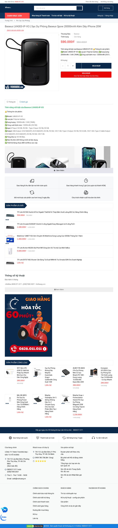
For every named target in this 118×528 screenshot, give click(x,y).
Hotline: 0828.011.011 (84, 526)
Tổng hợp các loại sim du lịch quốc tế (70, 464)
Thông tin (12, 102)
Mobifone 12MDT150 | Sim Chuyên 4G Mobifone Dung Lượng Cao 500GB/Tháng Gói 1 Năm (50, 236)
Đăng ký (100, 16)
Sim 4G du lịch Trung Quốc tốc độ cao (71, 470)
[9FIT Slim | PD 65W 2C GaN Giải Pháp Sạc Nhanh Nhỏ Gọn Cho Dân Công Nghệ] (10, 372)
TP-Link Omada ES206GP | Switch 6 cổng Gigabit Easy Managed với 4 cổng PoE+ (46, 224)
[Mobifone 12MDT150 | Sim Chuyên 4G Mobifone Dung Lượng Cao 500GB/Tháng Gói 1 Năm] (10, 239)
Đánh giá (24, 102)
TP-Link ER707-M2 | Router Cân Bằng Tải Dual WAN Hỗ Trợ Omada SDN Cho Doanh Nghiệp (49, 260)
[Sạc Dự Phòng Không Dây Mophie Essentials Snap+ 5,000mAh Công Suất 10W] (38, 372)
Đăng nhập (109, 16)
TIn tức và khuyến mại (69, 493)
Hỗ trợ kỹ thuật (69, 16)
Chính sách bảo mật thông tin (43, 493)
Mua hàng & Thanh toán (41, 16)
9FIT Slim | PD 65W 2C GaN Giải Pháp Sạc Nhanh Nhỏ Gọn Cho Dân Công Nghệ (23, 372)
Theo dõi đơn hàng (92, 2)
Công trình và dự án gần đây (42, 21)
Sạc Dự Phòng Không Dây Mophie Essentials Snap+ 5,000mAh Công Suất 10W (51, 375)
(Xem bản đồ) (12, 466)
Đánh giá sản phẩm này (15, 30)
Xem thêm (60, 289)
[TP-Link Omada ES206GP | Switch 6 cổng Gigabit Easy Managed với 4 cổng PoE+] (10, 227)
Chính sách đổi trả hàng (41, 498)
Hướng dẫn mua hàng (41, 510)
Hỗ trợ (35, 514)
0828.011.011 (19, 2)
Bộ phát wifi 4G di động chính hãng (72, 459)
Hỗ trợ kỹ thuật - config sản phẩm (73, 498)
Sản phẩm (64, 502)
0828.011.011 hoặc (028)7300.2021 (14, 470)
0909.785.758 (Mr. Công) (44, 458)
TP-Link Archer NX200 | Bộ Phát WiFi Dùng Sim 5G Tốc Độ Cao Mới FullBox (43, 248)
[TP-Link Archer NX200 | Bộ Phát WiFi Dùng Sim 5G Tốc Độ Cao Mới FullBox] (10, 251)
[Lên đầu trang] (111, 514)
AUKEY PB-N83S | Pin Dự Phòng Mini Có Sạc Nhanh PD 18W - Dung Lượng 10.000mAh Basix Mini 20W (79, 375)
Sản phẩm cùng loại (16, 362)
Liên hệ (57, 21)
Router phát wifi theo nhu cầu (70, 453)
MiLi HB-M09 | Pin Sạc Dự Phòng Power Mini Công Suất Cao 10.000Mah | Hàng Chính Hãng (23, 402)
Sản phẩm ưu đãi (15, 205)
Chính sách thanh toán (41, 502)
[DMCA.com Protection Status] (34, 526)
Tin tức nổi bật (56, 16)
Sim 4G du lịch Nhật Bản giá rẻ (71, 476)
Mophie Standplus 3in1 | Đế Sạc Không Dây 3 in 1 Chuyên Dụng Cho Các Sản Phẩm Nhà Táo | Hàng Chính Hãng (50, 404)
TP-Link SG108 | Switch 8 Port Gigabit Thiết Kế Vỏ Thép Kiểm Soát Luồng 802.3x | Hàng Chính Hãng (52, 212)
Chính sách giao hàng (40, 506)
